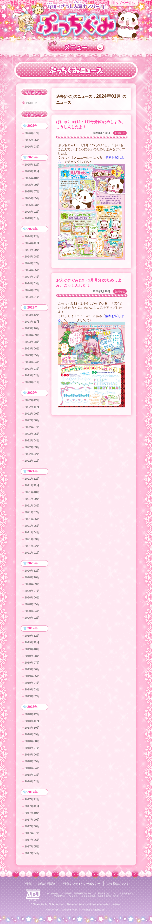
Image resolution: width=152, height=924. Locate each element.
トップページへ (123, 2)
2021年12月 (32, 478)
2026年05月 (32, 139)
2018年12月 (32, 714)
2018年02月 (32, 781)
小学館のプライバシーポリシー (80, 883)
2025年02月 (32, 211)
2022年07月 (32, 427)
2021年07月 (32, 512)
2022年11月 (32, 406)
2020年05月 (32, 604)
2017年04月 (32, 853)
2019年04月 (32, 682)
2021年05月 (32, 525)
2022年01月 (32, 460)
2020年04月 (32, 611)
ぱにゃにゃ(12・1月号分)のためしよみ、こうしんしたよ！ (90, 124)
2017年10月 (32, 812)
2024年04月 (32, 276)
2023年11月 (32, 321)
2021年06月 (32, 519)
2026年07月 (32, 133)
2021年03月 (32, 539)
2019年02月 (32, 696)
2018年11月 (32, 720)
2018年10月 (32, 727)
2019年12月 (32, 635)
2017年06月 (32, 839)
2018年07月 (32, 747)
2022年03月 (32, 447)
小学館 (27, 883)
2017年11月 (32, 806)
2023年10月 (32, 328)
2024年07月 (32, 263)
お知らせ (120, 133)
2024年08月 (32, 256)
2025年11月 (32, 171)
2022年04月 (32, 440)
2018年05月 (32, 761)
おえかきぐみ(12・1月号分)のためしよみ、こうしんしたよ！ (89, 282)
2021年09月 (32, 498)
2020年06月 (32, 597)
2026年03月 (32, 146)
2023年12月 (32, 314)
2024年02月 (32, 290)
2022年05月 (32, 433)
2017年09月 (32, 819)
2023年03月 (32, 368)
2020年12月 (32, 570)
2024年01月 (32, 296)
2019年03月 (32, 689)
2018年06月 (32, 754)
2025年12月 (32, 164)
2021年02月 (32, 545)
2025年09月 (32, 184)
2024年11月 (32, 243)
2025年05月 (32, 198)
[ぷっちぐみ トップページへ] (76, 23)
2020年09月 (32, 584)
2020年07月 (32, 590)
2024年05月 (32, 270)
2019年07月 (32, 662)
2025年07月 (32, 191)
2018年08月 (32, 741)
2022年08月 (32, 420)
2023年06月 (32, 348)
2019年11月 (32, 642)
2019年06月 (32, 669)
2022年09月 (32, 413)
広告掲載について (118, 883)
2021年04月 (32, 532)
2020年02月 (32, 617)
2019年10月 (32, 649)
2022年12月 (32, 400)
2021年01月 (32, 552)
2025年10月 (32, 178)
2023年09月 (32, 335)
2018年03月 (32, 774)
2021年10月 (32, 492)
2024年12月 (32, 236)
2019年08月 (32, 655)
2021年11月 (32, 485)
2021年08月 (32, 505)
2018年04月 (32, 768)
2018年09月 (32, 734)
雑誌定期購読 (46, 883)
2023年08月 (32, 341)
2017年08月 (32, 826)
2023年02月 (32, 375)
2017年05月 (32, 846)
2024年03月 (32, 283)
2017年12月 (32, 799)
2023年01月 (32, 382)
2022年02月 (32, 453)
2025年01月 (32, 218)
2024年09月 (32, 249)
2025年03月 (32, 204)
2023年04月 (32, 362)
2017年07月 (32, 833)
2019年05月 (32, 676)
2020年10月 (32, 577)
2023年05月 (32, 355)
